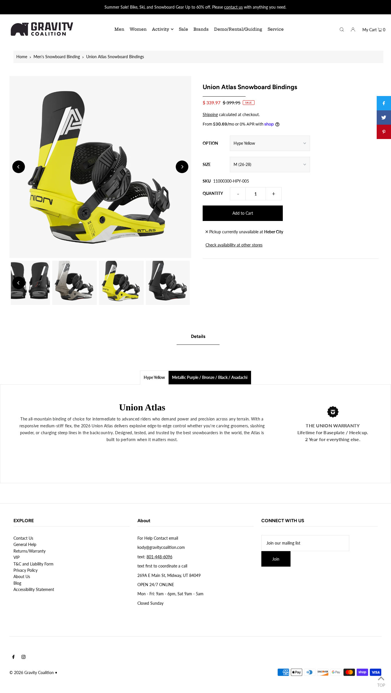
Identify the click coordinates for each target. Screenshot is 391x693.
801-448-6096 (159, 556)
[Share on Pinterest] (384, 132)
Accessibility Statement (33, 589)
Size (207, 164)
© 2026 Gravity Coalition (31, 672)
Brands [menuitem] (201, 29)
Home (21, 56)
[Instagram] (23, 657)
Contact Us (23, 538)
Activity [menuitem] (160, 29)
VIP (16, 557)
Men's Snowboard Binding (56, 56)
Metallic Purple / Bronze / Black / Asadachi (210, 377)
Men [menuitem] (119, 29)
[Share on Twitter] (384, 117)
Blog (17, 583)
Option (210, 143)
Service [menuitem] (276, 29)
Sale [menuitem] (183, 29)
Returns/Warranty (29, 551)
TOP (381, 685)
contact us (233, 7)
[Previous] (18, 166)
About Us (21, 576)
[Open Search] (341, 28)
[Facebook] (13, 657)
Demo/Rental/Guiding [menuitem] (238, 29)
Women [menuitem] (138, 29)
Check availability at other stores (234, 244)
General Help (24, 544)
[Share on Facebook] (384, 103)
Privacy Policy (25, 570)
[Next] (182, 166)
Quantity (213, 193)
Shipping (210, 114)
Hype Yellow (154, 377)
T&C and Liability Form (33, 563)
